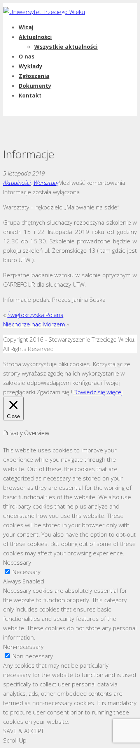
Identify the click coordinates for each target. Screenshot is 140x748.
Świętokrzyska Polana (35, 315)
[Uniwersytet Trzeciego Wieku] (44, 12)
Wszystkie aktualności (66, 46)
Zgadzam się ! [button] (54, 392)
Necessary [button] (17, 562)
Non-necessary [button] (23, 647)
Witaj (26, 27)
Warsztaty (45, 182)
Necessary (26, 572)
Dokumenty (35, 85)
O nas (27, 56)
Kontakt (30, 95)
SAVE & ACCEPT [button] (23, 731)
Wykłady (30, 66)
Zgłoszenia (34, 76)
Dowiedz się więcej (98, 392)
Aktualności (35, 37)
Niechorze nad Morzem (34, 324)
